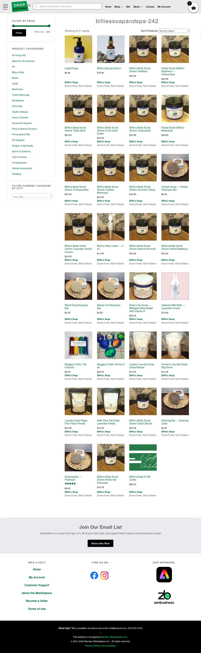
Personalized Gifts (21, 134)
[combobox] (32, 195)
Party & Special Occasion (24, 128)
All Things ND (19, 55)
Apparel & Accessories (23, 60)
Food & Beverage (21, 94)
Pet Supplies (18, 140)
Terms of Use (37, 609)
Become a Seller (37, 601)
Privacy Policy (92, 645)
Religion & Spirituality (22, 145)
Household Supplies (22, 123)
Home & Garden (20, 117)
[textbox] (32, 196)
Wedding (16, 173)
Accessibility (109, 645)
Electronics (17, 89)
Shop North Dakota (21, 7)
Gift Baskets (18, 100)
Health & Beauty (20, 111)
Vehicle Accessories (22, 168)
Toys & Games (19, 156)
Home (37, 569)
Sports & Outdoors (21, 151)
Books (15, 77)
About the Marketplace (37, 593)
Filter (19, 32)
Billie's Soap (71, 82)
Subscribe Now (100, 543)
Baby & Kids (18, 72)
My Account (37, 577)
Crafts (15, 83)
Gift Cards (17, 106)
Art (13, 66)
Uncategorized (19, 162)
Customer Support (36, 585)
